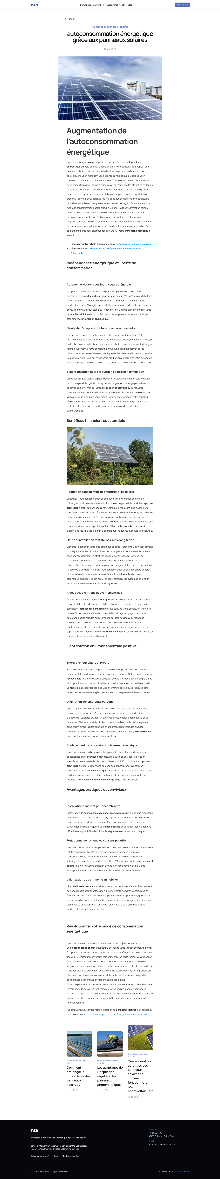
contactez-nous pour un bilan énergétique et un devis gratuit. (117, 1014)
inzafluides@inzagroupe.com (162, 1144)
